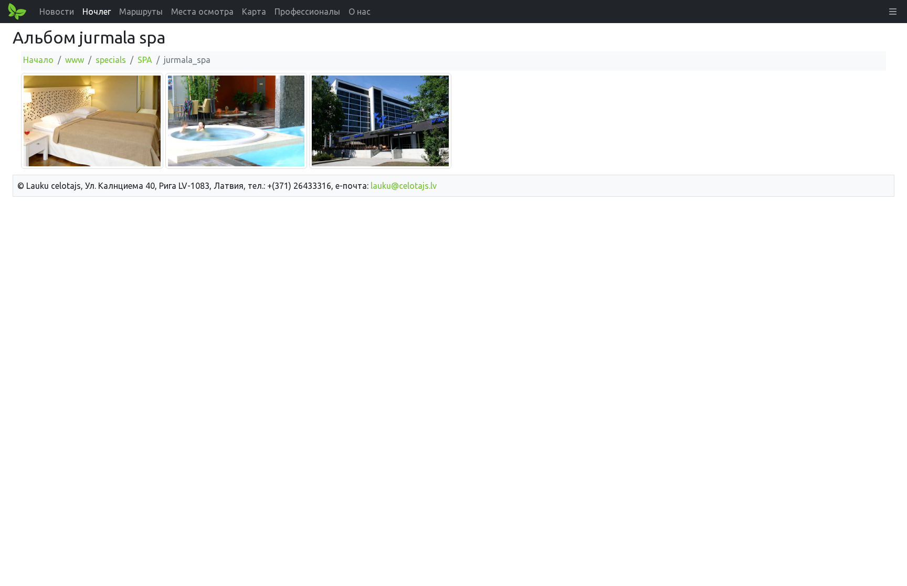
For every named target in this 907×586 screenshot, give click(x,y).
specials (111, 60)
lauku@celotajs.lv (404, 185)
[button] (893, 11)
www (74, 60)
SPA (145, 60)
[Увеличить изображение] (92, 120)
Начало (38, 60)
